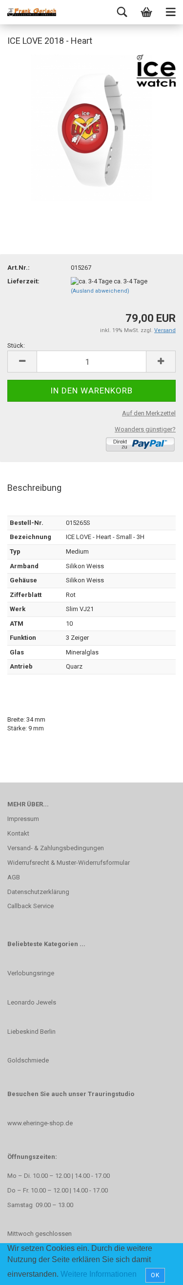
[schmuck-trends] (31, 12)
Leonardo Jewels (31, 1002)
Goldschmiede (28, 1060)
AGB (13, 877)
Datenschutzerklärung (38, 891)
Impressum (23, 818)
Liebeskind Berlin (31, 1031)
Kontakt (18, 833)
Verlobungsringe (30, 973)
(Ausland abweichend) (100, 291)
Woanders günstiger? (145, 429)
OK (155, 1275)
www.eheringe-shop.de (40, 1123)
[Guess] (91, 126)
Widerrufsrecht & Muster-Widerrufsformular (68, 862)
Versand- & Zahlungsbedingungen (55, 848)
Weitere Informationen (99, 1274)
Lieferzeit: (23, 281)
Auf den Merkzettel (149, 413)
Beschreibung (34, 488)
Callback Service (30, 906)
